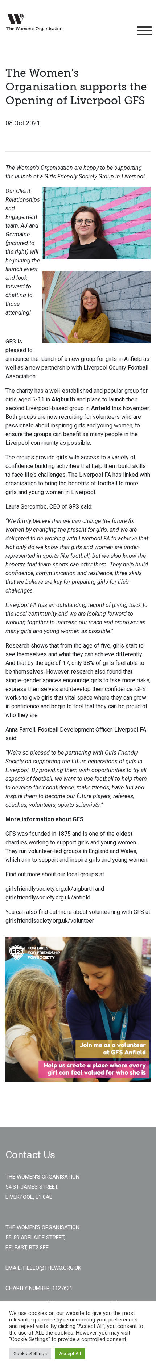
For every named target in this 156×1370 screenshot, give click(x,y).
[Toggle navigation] (143, 31)
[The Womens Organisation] (34, 22)
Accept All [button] (70, 1353)
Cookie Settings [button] (30, 1353)
